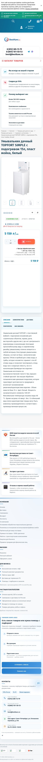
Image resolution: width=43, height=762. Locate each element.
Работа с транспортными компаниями (13, 536)
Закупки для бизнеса (7, 539)
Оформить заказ (6, 559)
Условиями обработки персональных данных (16, 525)
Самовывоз (4, 513)
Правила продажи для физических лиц (13, 542)
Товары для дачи (6, 133)
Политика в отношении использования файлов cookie (19, 527)
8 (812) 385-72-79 (14, 49)
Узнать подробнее (31, 9)
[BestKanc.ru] (12, 39)
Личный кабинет (6, 556)
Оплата (2, 507)
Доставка (3, 510)
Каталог (12, 131)
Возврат (3, 516)
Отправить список (21, 665)
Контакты (3, 519)
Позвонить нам (21, 671)
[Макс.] (32, 51)
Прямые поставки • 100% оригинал (12, 533)
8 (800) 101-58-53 (14, 51)
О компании (4, 522)
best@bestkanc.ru (14, 54)
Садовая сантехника (22, 133)
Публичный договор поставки (10, 530)
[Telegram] (28, 52)
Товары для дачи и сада (25, 131)
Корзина (3, 553)
